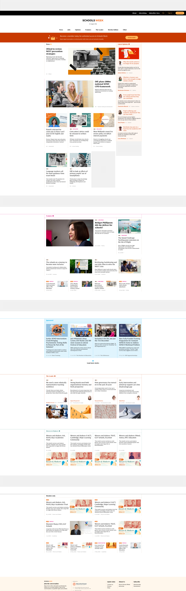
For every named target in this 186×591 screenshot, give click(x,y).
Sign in (170, 13)
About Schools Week (124, 584)
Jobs (69, 30)
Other (125, 30)
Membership (137, 584)
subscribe (180, 13)
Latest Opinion (123, 44)
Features (88, 30)
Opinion (78, 30)
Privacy (109, 586)
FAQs (108, 588)
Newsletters (137, 586)
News (61, 30)
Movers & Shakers (52, 431)
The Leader (99, 30)
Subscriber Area (154, 13)
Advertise (121, 586)
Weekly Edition (113, 30)
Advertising (143, 13)
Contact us (110, 584)
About (134, 13)
